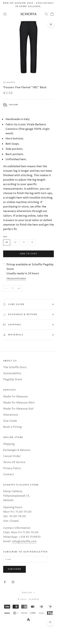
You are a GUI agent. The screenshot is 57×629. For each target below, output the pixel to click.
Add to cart (28, 253)
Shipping (9, 444)
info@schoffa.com (24, 541)
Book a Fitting (12, 427)
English (27, 592)
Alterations (10, 415)
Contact (8, 474)
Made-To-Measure (15, 396)
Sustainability (12, 373)
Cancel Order (12, 456)
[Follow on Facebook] (4, 582)
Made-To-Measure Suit (18, 409)
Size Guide (10, 421)
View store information (16, 278)
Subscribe (14, 569)
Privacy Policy (12, 468)
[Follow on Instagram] (13, 582)
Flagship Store (12, 379)
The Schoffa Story (15, 367)
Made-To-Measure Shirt (19, 403)
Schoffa (9, 82)
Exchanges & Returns (16, 450)
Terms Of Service (14, 462)
